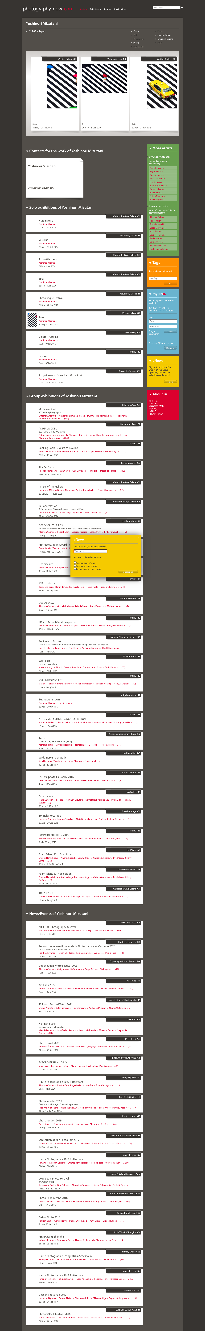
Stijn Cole (92, 930)
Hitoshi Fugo (111, 451)
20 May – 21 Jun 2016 (42, 127)
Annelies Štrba (46, 988)
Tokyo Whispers (48, 259)
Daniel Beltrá (58, 780)
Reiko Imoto (92, 586)
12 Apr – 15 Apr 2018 (48, 1263)
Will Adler (59, 1046)
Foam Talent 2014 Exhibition (55, 854)
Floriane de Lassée (81, 1201)
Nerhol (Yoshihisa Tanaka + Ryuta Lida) (104, 799)
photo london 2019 (50, 1120)
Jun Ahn (42, 490)
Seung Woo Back (46, 1185)
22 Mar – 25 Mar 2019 (48, 1147)
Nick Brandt (109, 1259)
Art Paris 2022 (47, 985)
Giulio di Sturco (116, 1143)
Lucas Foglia (99, 819)
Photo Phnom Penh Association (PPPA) (125, 1195)
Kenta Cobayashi (102, 1185)
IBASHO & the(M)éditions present (58, 622)
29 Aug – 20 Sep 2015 (48, 823)
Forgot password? (154, 332)
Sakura (43, 356)
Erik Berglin (105, 969)
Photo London (129, 1116)
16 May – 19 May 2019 (49, 1127)
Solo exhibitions (164, 35)
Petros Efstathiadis (78, 1220)
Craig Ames (62, 969)
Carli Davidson (79, 470)
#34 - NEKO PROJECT (50, 680)
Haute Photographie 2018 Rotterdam (61, 1275)
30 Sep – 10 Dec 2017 (48, 764)
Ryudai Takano (156, 189)
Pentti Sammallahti (158, 249)
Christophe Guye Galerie (124, 216)
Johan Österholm (47, 1278)
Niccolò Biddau (82, 1143)
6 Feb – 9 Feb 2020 (47, 1089)
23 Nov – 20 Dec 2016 (48, 305)
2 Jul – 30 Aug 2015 (47, 842)
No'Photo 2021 (47, 1023)
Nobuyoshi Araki (73, 490)
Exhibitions (95, 9)
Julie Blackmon (98, 1240)
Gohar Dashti (60, 1220)
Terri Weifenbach (157, 245)
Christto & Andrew (102, 857)
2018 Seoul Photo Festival (54, 1178)
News (160, 31)
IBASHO (132, 351)
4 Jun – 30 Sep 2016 (48, 784)
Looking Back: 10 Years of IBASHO (58, 447)
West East (44, 660)
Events (107, 9)
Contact (136, 31)
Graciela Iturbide (79, 531)
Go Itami (93, 744)
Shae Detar (83, 1317)
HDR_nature (46, 220)
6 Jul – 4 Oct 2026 (46, 441)
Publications (138, 39)
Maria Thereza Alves (70, 1107)
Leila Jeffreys (155, 242)
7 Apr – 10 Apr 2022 (47, 992)
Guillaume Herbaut (89, 780)
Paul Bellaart (97, 1162)
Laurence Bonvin (46, 819)
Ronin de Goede (63, 586)
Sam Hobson (45, 761)
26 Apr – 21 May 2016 (48, 806)
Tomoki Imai (80, 744)
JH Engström (99, 1201)
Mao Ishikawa (156, 192)
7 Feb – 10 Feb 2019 (48, 1166)
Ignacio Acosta (46, 1066)
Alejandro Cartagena (81, 1185)
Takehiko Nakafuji (103, 683)
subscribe (128, 572)
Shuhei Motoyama (117, 1007)
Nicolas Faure (105, 930)
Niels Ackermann (46, 1030)
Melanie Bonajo (46, 667)
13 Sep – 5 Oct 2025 (48, 934)
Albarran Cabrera (157, 217)
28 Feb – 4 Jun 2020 (47, 285)
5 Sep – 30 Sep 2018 (48, 1224)
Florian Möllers (91, 761)
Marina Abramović (83, 988)
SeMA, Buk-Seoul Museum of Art (125, 1174)
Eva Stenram (64, 703)
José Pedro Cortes (80, 667)
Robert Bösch (100, 1278)
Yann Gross (95, 1220)
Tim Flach (93, 470)
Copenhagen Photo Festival (123, 961)
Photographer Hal (122, 722)
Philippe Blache (99, 1143)
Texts (135, 35)
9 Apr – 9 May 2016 (47, 343)
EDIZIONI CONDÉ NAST (126, 1309)
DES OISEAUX (46, 602)
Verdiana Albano (46, 930)
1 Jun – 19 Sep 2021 (48, 651)
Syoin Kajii (77, 512)
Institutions (120, 9)
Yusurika (43, 240)
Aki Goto (98, 952)
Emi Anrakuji (155, 182)
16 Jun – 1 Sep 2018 (48, 726)
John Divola (96, 667)
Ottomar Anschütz (47, 415)
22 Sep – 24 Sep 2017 (48, 1301)
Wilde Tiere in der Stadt (52, 757)
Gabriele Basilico (46, 1143)
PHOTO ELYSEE (129, 404)
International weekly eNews (88, 569)
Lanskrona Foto (129, 521)
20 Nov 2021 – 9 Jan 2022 (50, 629)
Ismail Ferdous (46, 648)
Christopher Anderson (78, 1162)
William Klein (76, 838)
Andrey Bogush (68, 857)
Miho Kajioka (155, 231)
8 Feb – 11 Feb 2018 (48, 1282)
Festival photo (129, 772)
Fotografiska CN (128, 462)
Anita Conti (72, 780)
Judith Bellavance (47, 952)
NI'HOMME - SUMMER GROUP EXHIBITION (62, 718)
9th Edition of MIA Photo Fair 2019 (59, 1139)
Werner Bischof (64, 451)
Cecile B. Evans (119, 1185)
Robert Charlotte (66, 952)
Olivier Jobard (107, 780)
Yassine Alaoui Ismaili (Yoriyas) (81, 1046)
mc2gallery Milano (128, 235)
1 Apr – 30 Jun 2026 (47, 227)
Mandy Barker (77, 1066)
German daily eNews (85, 563)
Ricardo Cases (62, 667)
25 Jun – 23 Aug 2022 (48, 590)
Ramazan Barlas (117, 1278)
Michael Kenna (114, 606)
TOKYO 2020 (46, 893)
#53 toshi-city (47, 583)
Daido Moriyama (157, 227)
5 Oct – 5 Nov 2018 (47, 1205)
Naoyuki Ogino (121, 683)
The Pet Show (47, 467)
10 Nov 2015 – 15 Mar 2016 (51, 382)
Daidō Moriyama (110, 648)
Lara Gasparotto (84, 952)
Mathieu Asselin (119, 1107)
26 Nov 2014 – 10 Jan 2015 (51, 864)
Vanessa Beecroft (47, 1317)
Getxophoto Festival (127, 1213)
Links (159, 42)
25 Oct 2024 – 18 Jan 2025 (50, 494)
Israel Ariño (62, 1085)
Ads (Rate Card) (156, 406)
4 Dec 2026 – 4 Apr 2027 (49, 422)
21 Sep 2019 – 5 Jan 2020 (50, 1111)
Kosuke (59, 799)
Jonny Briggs (84, 857)
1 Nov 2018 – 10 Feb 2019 (50, 1188)
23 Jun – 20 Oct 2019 (48, 671)
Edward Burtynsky (106, 490)
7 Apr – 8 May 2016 (47, 363)
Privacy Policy (156, 414)
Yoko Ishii (57, 761)
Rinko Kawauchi (157, 224)
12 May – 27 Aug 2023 (49, 535)
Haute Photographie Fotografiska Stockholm (65, 1256)
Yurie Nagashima (158, 185)
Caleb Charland (46, 1201)
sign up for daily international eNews (90, 546)
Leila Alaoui (100, 988)
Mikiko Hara (79, 586)
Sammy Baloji (62, 1066)
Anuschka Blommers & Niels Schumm (76, 415)
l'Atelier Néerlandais (127, 869)
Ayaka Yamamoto (93, 896)
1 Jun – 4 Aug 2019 (47, 687)
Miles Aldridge (55, 490)
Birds (42, 278)
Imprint (152, 411)
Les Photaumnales (127, 1096)
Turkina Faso (96, 1317)
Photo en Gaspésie (127, 942)
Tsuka (42, 738)
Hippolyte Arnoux (104, 415)
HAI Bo (111, 1240)
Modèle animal (47, 409)
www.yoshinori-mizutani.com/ (41, 188)
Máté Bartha (63, 930)
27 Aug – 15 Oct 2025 (48, 247)
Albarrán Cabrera (46, 451)
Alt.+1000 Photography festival (57, 927)
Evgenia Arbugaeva (118, 1298)
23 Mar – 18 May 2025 (48, 455)
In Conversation (48, 506)
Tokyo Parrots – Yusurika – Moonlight (60, 375)
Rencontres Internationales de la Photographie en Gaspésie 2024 (77, 946)
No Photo (131, 1019)
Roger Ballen (155, 220)
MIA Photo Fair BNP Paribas (124, 1135)
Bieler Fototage (129, 811)
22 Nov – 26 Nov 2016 (48, 1321)
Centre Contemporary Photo (122, 733)
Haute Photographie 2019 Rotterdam (61, 1159)
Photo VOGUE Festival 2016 (54, 1314)
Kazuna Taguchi (75, 896)
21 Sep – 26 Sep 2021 (48, 1050)
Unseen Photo (129, 1290)
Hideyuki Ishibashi (115, 625)
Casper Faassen (157, 235)
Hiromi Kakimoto (65, 683)
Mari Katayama (156, 199)
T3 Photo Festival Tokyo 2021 (56, 1004)
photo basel (130, 1038)
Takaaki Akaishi (66, 1298)
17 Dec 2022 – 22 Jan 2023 (51, 552)
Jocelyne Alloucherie (48, 1107)
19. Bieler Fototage (50, 815)
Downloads (138, 46)
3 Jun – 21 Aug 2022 (48, 610)
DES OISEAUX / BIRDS (51, 525)
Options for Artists (159, 308)
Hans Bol (89, 1085)
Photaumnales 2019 (50, 1101)
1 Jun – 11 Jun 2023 (47, 972)
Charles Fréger (114, 1201)
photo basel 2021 (49, 1043)
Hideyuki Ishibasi (63, 722)
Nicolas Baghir (82, 1240)
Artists (83, 9)
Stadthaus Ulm (129, 753)
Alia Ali (119, 1046)
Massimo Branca (107, 1030)
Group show (46, 796)
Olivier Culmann (63, 1201)
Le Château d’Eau (128, 598)
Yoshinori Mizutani (47, 224)
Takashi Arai (44, 548)
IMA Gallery (131, 792)
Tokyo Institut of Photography (122, 1000)
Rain (35, 124)
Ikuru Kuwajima (157, 178)
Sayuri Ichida (155, 171)
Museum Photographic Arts (123, 637)
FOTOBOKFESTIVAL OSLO (124, 1058)
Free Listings (155, 403)
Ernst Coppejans (103, 1085)
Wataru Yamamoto (112, 896)
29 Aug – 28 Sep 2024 (48, 516)
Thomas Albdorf (82, 1298)
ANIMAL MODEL (48, 428)
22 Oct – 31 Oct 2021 (48, 1011)
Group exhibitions (165, 39)
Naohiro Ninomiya (102, 722)
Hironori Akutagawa (48, 470)
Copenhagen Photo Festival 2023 (58, 965)
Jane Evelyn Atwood (66, 1030)
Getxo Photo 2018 (49, 1217)
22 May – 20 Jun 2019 (48, 706)
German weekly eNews (86, 566)
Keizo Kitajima (156, 168)
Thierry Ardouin (89, 1107)
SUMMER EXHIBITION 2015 (54, 835)
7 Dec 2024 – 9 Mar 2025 (50, 474)
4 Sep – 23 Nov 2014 (48, 883)
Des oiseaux (46, 564)
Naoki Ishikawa (79, 1007)
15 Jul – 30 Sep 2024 (48, 956)
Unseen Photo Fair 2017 (52, 1294)
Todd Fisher (110, 667)
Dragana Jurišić (110, 1220)
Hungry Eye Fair (129, 1077)
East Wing (131, 850)
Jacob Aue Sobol (65, 1259)
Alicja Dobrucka (83, 819)
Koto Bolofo (95, 1259)
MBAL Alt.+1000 (128, 922)
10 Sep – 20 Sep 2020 (48, 1069)
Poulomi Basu (45, 1220)
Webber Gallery (65, 59)
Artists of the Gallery (51, 486)
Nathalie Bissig (78, 930)
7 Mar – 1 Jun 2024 (47, 266)
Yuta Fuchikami (63, 1007)
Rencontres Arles (128, 424)
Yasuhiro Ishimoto (109, 586)
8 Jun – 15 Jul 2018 (47, 748)
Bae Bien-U (54, 512)
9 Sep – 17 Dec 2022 (48, 571)
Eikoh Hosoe (74, 648)
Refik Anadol (76, 969)
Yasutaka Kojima (106, 744)
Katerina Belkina (64, 1143)
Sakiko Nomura (156, 196)
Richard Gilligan (114, 819)
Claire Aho (58, 1124)
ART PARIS (131, 980)
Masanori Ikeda (46, 722)
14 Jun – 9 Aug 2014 (48, 900)
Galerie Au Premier (127, 371)
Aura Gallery (130, 332)
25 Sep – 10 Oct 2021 (48, 1036)
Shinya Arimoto (46, 1007)
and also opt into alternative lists (88, 557)
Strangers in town (49, 699)
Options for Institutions (161, 310)
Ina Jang (66, 512)
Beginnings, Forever (50, 641)
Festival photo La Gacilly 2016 (56, 777)
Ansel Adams (45, 1124)
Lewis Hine (60, 648)
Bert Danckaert (46, 586)
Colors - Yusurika (48, 336)
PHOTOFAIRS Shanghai (125, 1232)
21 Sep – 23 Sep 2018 (48, 1243)
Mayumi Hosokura (64, 744)
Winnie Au (54, 418)
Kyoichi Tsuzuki (156, 175)
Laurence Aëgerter (64, 988)
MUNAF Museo (130, 656)
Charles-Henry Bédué (48, 857)
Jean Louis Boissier (87, 1030)
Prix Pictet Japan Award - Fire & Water (61, 544)
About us (153, 401)
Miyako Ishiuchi (60, 838)
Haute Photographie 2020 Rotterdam (61, 1081)
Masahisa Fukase (108, 470)
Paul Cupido (155, 238)
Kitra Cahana (63, 1185)
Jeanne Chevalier (65, 819)
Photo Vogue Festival (51, 298)
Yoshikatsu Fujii (46, 744)
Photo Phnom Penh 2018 (53, 1198)
